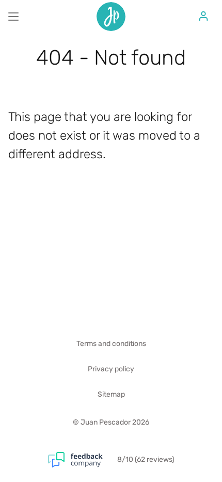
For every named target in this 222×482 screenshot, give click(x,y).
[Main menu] (13, 16)
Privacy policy (111, 369)
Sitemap (111, 394)
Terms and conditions (111, 343)
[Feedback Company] (82, 460)
